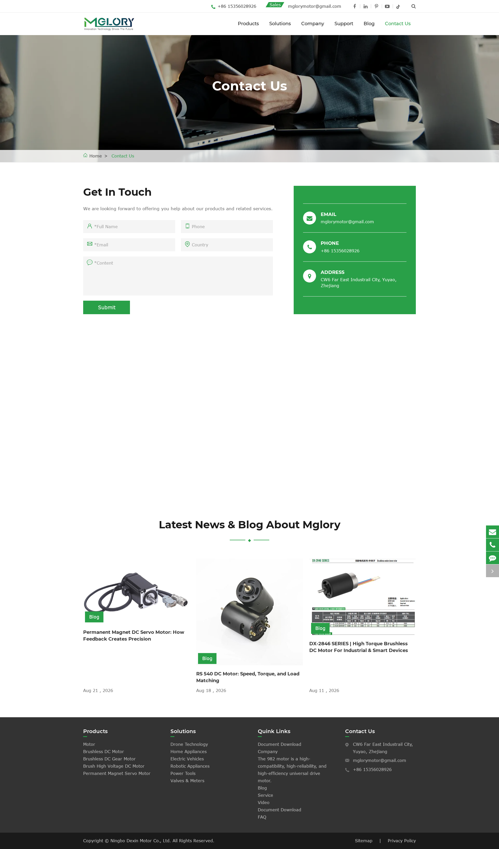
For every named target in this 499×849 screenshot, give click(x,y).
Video (264, 802)
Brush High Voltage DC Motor (114, 766)
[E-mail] (492, 531)
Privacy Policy (402, 840)
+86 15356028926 (237, 6)
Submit (106, 307)
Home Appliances (188, 751)
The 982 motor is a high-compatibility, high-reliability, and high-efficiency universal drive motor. (292, 769)
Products (248, 24)
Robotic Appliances (189, 766)
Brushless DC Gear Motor (109, 758)
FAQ (262, 817)
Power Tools (182, 773)
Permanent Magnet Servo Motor (116, 773)
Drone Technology (189, 744)
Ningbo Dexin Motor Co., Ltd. (141, 840)
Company (312, 24)
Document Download (279, 744)
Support (343, 24)
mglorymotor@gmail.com (314, 6)
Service (265, 795)
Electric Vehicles (187, 758)
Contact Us (398, 24)
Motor (89, 744)
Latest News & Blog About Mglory (249, 524)
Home (95, 156)
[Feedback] (492, 557)
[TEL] (492, 544)
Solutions (280, 24)
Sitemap (363, 840)
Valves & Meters (187, 780)
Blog (369, 24)
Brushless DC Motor (103, 751)
